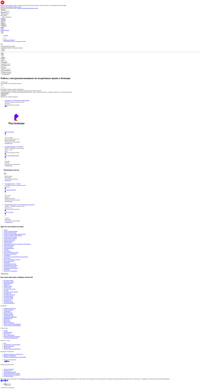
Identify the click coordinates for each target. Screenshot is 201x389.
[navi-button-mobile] (2, 32)
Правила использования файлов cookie (27, 8)
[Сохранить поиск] (2, 54)
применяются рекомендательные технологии (32, 379)
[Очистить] (3, 50)
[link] (3, 24)
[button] (2, 27)
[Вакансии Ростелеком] (102, 119)
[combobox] (8, 46)
